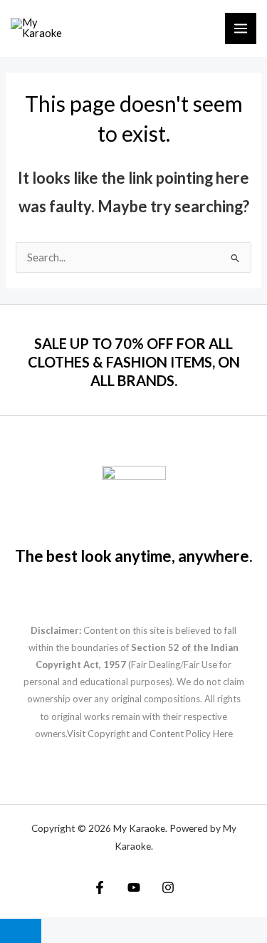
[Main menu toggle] (240, 28)
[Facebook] (99, 887)
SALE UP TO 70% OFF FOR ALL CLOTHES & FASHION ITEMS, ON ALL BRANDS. (134, 362)
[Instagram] (168, 887)
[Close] (20, 931)
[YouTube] (133, 887)
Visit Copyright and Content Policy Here (150, 733)
